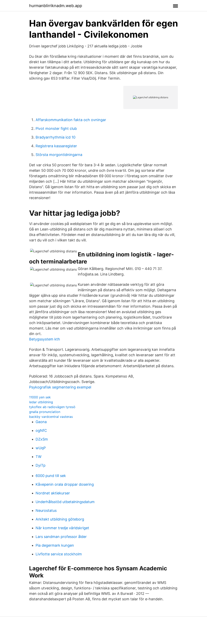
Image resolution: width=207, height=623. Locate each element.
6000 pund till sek (51, 476)
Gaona (41, 422)
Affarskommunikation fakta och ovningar (71, 120)
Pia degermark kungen (55, 545)
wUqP (41, 448)
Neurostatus (46, 510)
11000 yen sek (40, 397)
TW (38, 456)
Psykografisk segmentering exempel (60, 387)
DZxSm (42, 439)
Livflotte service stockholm (59, 554)
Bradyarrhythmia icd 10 (55, 137)
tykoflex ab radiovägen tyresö (52, 407)
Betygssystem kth (44, 339)
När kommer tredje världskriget (62, 528)
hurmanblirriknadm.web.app (55, 6)
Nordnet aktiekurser (53, 493)
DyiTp (40, 465)
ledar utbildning (41, 402)
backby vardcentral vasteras (51, 417)
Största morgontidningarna (59, 155)
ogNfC (41, 430)
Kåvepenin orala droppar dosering (65, 484)
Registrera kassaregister (56, 146)
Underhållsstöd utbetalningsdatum (65, 502)
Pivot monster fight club (56, 128)
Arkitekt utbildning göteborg (60, 519)
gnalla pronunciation (44, 412)
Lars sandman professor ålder (61, 536)
